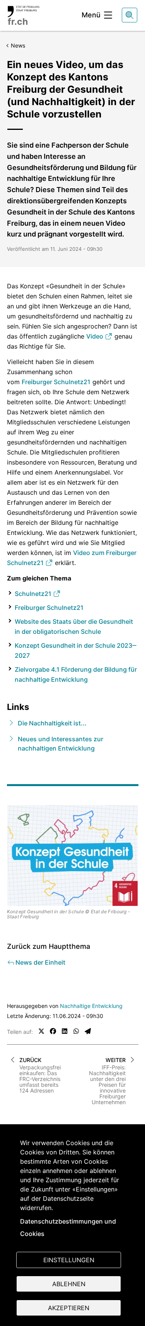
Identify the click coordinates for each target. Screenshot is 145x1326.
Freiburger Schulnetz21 (56, 382)
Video (95, 336)
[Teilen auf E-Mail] (88, 1031)
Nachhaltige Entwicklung (91, 1006)
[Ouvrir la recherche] (129, 15)
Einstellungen (68, 1260)
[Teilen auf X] (41, 1031)
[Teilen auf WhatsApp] (76, 1031)
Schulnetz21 (34, 593)
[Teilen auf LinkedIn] (64, 1031)
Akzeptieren (68, 1308)
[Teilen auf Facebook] (53, 1031)
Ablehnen (68, 1284)
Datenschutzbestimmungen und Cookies (68, 1227)
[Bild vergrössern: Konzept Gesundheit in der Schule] (72, 856)
